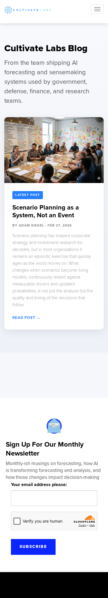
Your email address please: (39, 484)
